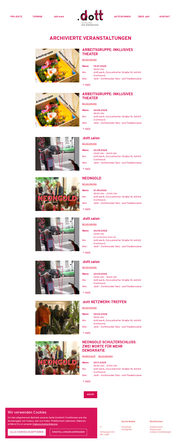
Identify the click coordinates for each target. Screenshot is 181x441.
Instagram (126, 429)
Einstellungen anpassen (68, 432)
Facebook (126, 427)
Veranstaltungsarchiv (104, 432)
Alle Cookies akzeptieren (26, 432)
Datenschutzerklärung (45, 424)
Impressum (155, 429)
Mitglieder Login (101, 434)
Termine (37, 17)
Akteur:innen (122, 17)
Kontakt (164, 17)
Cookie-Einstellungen (160, 432)
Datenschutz (156, 427)
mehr (87, 85)
